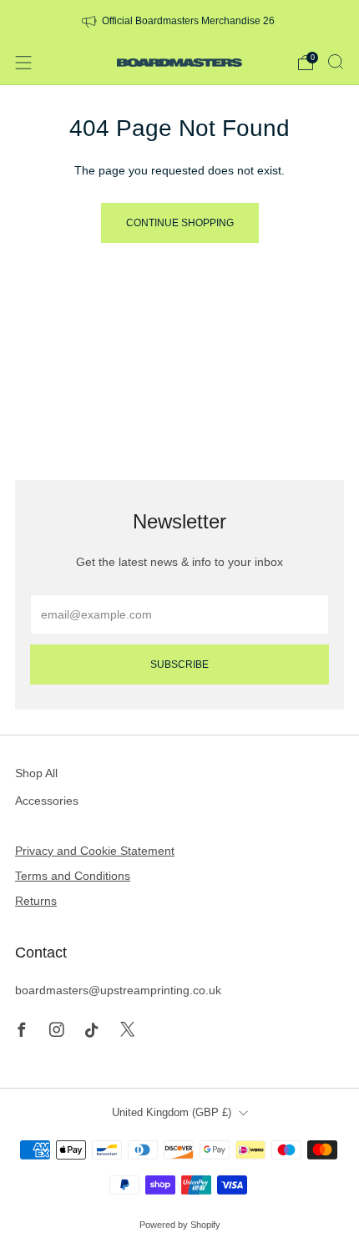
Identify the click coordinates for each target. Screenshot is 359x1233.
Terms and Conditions (72, 875)
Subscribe (179, 664)
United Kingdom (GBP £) (171, 1113)
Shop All (36, 773)
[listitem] (179, 20)
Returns (36, 900)
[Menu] (23, 62)
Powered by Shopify (179, 1225)
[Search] (335, 61)
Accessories (46, 800)
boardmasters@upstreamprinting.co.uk (118, 990)
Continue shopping (180, 223)
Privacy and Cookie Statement (94, 850)
